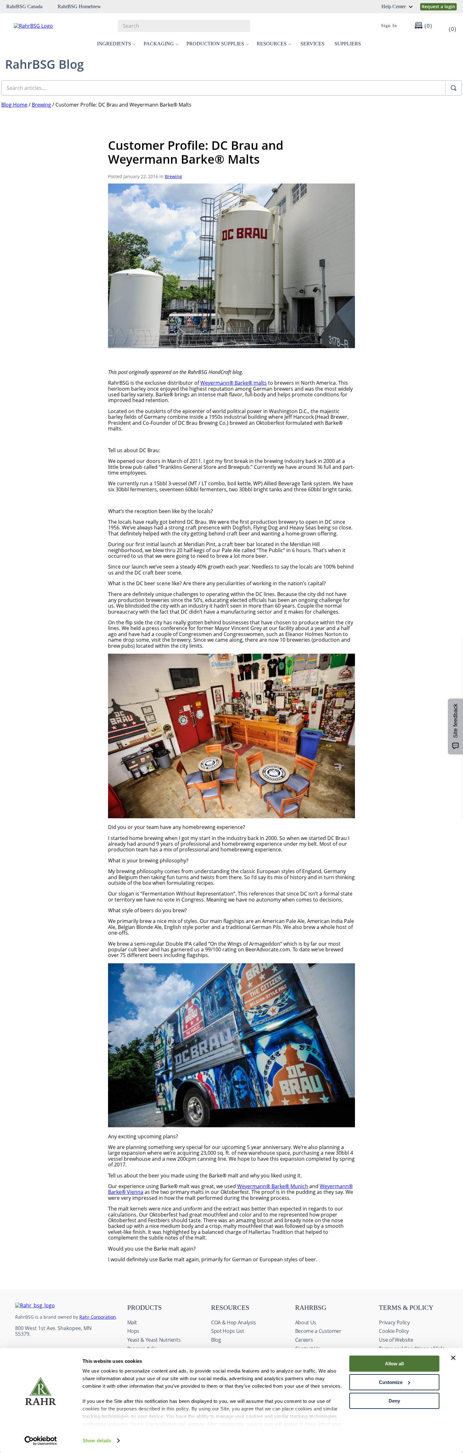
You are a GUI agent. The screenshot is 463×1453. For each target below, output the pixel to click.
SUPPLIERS (347, 43)
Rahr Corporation (97, 1317)
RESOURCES (272, 43)
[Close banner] (453, 1358)
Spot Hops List (227, 1331)
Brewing (41, 104)
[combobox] (184, 26)
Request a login (438, 6)
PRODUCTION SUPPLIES (215, 43)
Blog (216, 1339)
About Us (305, 1322)
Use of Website (396, 1339)
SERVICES (312, 43)
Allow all (394, 1363)
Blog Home (14, 104)
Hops (133, 1331)
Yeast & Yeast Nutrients (154, 1339)
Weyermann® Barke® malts (233, 382)
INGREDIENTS (114, 43)
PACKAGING (159, 43)
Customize (391, 1382)
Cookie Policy (394, 1331)
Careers (304, 1339)
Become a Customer (318, 1331)
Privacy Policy (394, 1322)
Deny (394, 1400)
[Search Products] (242, 26)
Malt (132, 1322)
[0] (448, 26)
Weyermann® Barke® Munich (272, 1186)
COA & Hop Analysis (233, 1322)
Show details (97, 1440)
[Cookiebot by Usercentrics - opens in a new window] (40, 1440)
